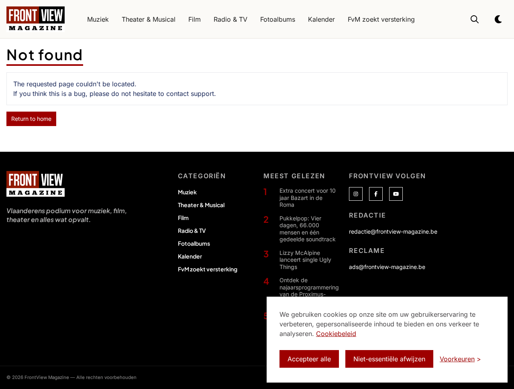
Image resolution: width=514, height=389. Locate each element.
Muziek (187, 192)
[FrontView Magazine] (35, 184)
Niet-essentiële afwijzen (389, 359)
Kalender (190, 256)
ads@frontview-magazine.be (387, 266)
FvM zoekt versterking (207, 269)
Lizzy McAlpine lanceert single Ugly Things (305, 259)
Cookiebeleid (336, 334)
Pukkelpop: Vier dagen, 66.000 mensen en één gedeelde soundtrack (307, 229)
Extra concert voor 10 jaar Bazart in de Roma (307, 197)
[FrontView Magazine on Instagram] (356, 194)
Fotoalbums (194, 243)
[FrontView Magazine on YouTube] (396, 194)
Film (183, 217)
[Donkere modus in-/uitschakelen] (499, 19)
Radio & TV (192, 230)
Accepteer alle (309, 359)
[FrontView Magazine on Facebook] (376, 194)
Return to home (31, 118)
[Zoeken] (474, 19)
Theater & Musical (201, 204)
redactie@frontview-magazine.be (393, 231)
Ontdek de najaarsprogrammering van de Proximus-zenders (309, 291)
